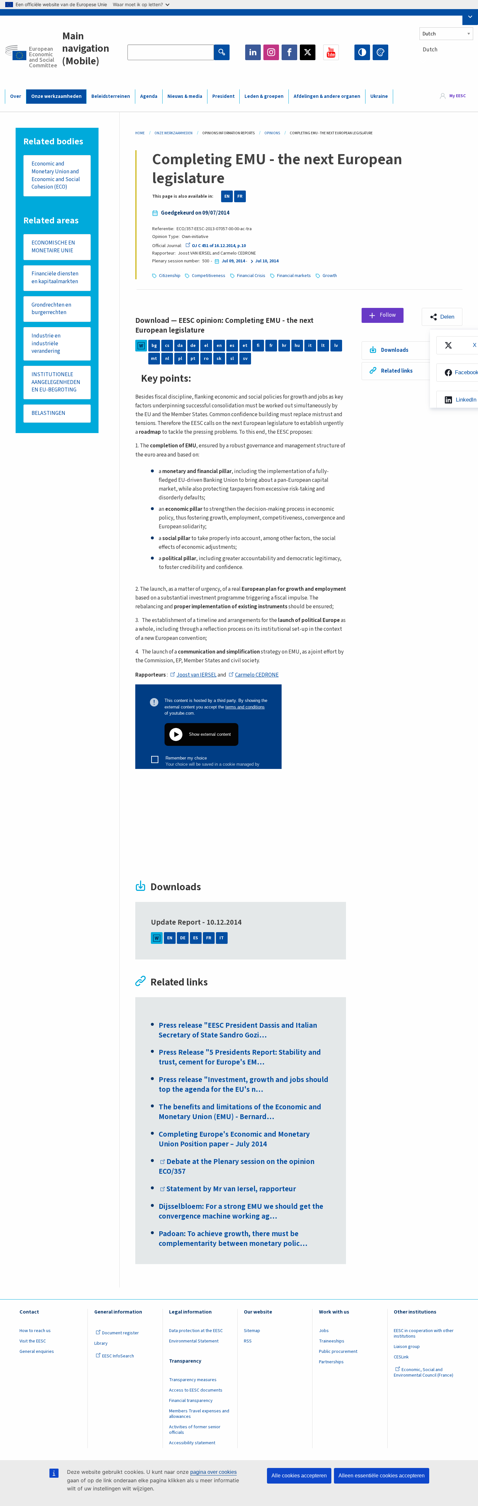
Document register (120, 1333)
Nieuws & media (184, 96)
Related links (397, 371)
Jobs (324, 1331)
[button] (442, 317)
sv (245, 358)
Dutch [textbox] (430, 50)
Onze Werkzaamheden (173, 133)
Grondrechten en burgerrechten (51, 309)
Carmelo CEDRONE (257, 675)
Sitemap (252, 1331)
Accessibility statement (192, 1443)
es (232, 345)
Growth (330, 275)
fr (271, 345)
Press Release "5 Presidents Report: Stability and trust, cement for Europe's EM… (240, 1057)
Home (140, 133)
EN (227, 196)
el (206, 345)
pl (180, 358)
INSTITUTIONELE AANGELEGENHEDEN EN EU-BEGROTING (56, 382)
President (223, 96)
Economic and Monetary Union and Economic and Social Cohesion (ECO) (56, 175)
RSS (248, 1341)
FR (240, 196)
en (219, 345)
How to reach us (35, 1331)
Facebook (289, 52)
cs (167, 345)
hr (284, 345)
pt (193, 358)
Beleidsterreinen (110, 96)
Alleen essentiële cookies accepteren (382, 1475)
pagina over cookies (213, 1472)
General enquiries (37, 1351)
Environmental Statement (194, 1341)
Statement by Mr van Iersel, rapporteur (231, 1189)
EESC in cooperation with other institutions (424, 1334)
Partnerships (331, 1362)
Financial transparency (191, 1400)
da (180, 345)
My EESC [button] (457, 96)
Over (15, 96)
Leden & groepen (264, 96)
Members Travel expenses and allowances (199, 1414)
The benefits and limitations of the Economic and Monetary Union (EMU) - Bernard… (240, 1112)
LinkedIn (253, 52)
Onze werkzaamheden (56, 96)
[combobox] (446, 61)
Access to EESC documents (195, 1390)
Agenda (148, 96)
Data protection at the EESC (196, 1331)
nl (167, 358)
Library (101, 1343)
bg (154, 345)
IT (221, 938)
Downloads (394, 350)
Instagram (271, 52)
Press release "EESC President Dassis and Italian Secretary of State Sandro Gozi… (238, 1030)
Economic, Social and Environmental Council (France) (424, 1373)
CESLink (401, 1357)
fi (258, 345)
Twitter (307, 52)
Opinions (272, 133)
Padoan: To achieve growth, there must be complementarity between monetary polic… (233, 1238)
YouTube (331, 52)
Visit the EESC (33, 1341)
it (310, 345)
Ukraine (379, 96)
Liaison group (407, 1346)
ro (206, 358)
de (193, 345)
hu (297, 345)
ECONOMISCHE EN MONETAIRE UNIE (53, 247)
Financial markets (294, 275)
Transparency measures (193, 1380)
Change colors (380, 52)
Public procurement (338, 1351)
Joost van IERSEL (197, 675)
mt (154, 358)
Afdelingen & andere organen (327, 96)
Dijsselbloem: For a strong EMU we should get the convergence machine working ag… (241, 1211)
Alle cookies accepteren (299, 1475)
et (245, 345)
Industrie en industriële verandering (46, 343)
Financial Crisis (251, 275)
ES (195, 938)
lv (336, 345)
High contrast (362, 52)
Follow (388, 315)
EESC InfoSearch (118, 1356)
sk (219, 358)
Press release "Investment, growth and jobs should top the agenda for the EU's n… (243, 1084)
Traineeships (331, 1341)
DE (182, 938)
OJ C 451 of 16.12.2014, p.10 (219, 246)
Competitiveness (208, 275)
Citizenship (169, 275)
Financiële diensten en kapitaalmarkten (55, 277)
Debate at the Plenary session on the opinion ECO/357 (236, 1166)
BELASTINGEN (48, 413)
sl (232, 358)
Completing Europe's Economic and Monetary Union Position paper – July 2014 (234, 1139)
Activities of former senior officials (194, 1430)
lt (323, 345)
